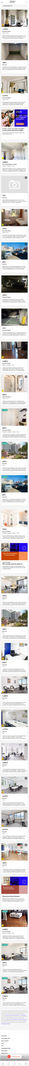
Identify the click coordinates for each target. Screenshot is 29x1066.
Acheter (2, 1063)
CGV (2, 1045)
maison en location (9, 1019)
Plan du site (4, 1035)
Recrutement (4, 1050)
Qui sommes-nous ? (5, 1038)
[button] (11, 25)
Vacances (20, 1063)
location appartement (15, 1015)
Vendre (8, 1063)
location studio (23, 1015)
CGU (2, 1043)
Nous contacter (4, 1040)
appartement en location (17, 1019)
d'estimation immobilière (5, 1023)
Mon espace (26, 1063)
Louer (14, 1063)
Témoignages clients (6, 1048)
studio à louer (24, 1019)
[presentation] (2, 18)
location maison (9, 1015)
